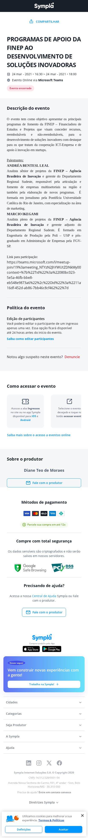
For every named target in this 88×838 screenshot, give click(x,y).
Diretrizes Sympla (42, 802)
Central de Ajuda (44, 596)
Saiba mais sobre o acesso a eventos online (38, 435)
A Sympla (12, 736)
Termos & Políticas (51, 820)
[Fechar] (82, 815)
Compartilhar (47, 22)
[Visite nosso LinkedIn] (28, 763)
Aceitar (63, 829)
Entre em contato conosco (55, 792)
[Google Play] (51, 649)
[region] (44, 824)
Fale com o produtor (47, 483)
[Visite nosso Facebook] (59, 763)
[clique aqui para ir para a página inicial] (44, 6)
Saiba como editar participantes (30, 339)
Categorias (14, 714)
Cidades (12, 702)
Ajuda (10, 748)
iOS (34, 416)
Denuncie (72, 357)
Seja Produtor (16, 725)
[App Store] (31, 649)
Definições (24, 829)
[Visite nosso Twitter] (49, 763)
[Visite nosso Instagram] (38, 763)
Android (25, 420)
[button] (12, 819)
